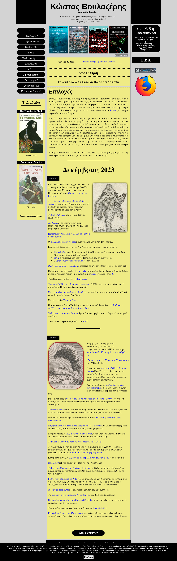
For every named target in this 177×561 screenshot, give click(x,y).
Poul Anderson (80, 278)
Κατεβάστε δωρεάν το (65, 513)
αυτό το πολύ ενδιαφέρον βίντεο (85, 452)
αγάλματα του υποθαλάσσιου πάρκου (70, 494)
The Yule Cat (59, 251)
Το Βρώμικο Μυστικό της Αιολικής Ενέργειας (70, 467)
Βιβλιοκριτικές (31, 74)
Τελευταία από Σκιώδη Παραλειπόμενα (88, 82)
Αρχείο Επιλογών (88, 533)
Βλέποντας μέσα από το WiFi (62, 478)
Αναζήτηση (88, 72)
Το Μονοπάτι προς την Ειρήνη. (63, 313)
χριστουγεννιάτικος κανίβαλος (71, 260)
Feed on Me (31, 47)
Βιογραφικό (31, 80)
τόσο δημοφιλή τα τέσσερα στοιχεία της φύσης (89, 398)
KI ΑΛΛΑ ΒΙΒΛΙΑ (121, 55)
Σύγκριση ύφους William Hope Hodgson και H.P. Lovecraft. (75, 425)
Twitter (113, 110)
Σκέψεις (31, 69)
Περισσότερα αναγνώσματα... (31, 216)
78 (112, 273)
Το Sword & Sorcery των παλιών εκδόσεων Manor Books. (75, 441)
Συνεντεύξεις (31, 85)
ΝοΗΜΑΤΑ (53, 462)
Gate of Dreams (58, 214)
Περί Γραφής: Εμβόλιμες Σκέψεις (99, 61)
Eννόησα (88, 557)
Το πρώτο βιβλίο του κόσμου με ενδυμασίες (69, 284)
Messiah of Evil (58, 409)
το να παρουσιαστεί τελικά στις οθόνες (85, 306)
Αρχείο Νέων (31, 41)
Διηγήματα (31, 63)
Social (31, 52)
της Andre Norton (79, 433)
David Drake (80, 270)
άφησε (94, 273)
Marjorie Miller (99, 507)
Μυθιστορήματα (31, 58)
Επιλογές (31, 36)
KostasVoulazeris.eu (88, 12)
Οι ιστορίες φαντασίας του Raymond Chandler (70, 499)
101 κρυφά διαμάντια (58, 489)
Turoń (56, 257)
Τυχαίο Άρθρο (65, 61)
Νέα (31, 30)
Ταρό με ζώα (69, 300)
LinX (85, 321)
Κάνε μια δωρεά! (31, 91)
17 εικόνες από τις (108, 360)
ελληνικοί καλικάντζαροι (63, 241)
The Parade (53, 222)
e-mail (115, 107)
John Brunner (31, 156)
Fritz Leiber (31, 207)
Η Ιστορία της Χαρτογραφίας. (63, 265)
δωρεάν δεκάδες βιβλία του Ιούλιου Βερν (89, 457)
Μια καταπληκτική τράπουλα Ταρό (65, 292)
